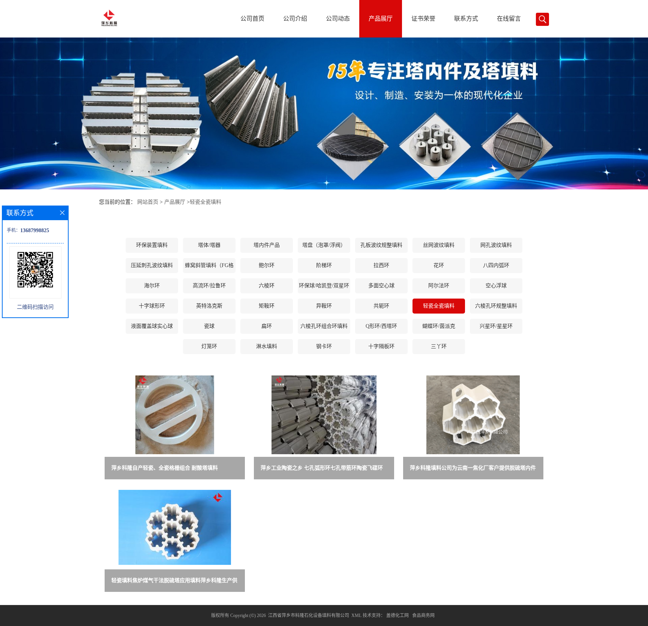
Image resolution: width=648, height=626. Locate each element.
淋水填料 (266, 346)
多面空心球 (381, 285)
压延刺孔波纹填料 (152, 265)
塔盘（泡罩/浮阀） (324, 245)
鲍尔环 (266, 265)
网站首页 (147, 202)
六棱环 (266, 285)
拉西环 (381, 265)
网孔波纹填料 (496, 245)
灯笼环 (209, 346)
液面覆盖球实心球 (152, 326)
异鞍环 (324, 306)
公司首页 (252, 18)
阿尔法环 (438, 285)
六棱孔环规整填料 (496, 306)
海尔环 (152, 285)
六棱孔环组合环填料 (324, 326)
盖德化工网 (397, 615)
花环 (439, 265)
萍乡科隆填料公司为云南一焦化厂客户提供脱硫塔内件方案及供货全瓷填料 (473, 469)
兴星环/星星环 (496, 326)
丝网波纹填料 (438, 245)
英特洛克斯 (209, 306)
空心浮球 (496, 285)
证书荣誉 (423, 18)
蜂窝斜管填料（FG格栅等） (209, 268)
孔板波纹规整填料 (381, 245)
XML (356, 615)
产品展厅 (381, 18)
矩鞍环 (266, 306)
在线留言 (509, 18)
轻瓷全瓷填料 (205, 202)
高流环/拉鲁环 (209, 285)
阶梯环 (324, 265)
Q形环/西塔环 (381, 326)
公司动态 (338, 18)
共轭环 (381, 306)
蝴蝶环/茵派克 (438, 326)
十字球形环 (152, 306)
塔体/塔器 (209, 245)
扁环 (266, 326)
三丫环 (439, 346)
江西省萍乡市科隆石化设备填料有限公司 (308, 615)
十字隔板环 (381, 346)
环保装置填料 (152, 245)
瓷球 (209, 326)
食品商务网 (423, 615)
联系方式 (466, 18)
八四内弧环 (496, 265)
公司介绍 (295, 18)
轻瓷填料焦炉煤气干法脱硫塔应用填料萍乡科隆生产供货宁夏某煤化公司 (174, 582)
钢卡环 (324, 346)
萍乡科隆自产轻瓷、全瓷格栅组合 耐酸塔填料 (164, 468)
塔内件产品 (267, 245)
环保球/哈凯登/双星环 (324, 285)
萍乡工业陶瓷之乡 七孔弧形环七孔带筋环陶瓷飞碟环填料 (322, 469)
